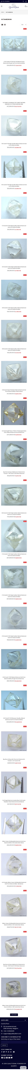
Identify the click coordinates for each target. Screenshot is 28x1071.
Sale (25, 28)
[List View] (5, 24)
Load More (14, 1014)
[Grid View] (2, 24)
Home (2, 12)
